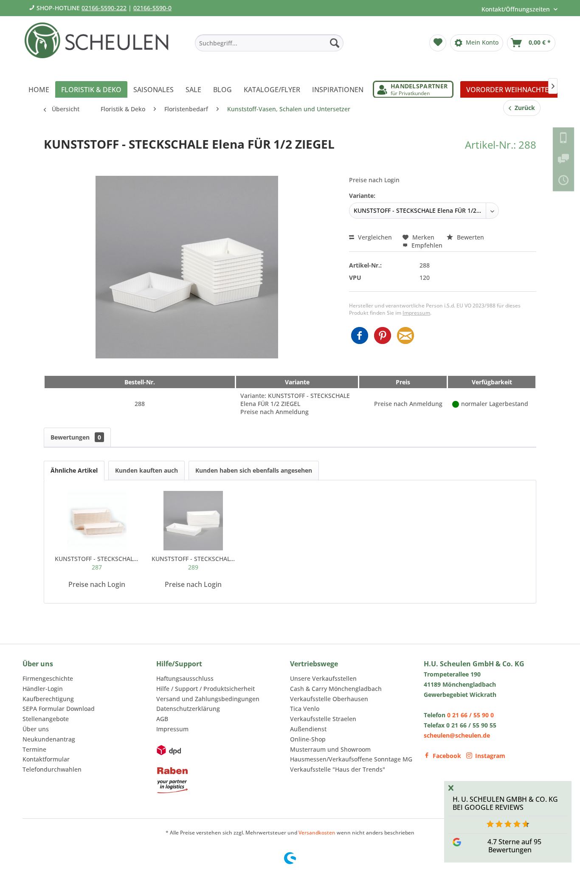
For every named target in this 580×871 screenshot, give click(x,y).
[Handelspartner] (413, 89)
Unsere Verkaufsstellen (323, 678)
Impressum (416, 312)
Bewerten (469, 237)
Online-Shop (308, 739)
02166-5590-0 (152, 8)
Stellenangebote (46, 719)
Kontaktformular (46, 759)
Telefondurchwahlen (52, 769)
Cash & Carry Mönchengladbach (336, 689)
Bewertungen (76, 437)
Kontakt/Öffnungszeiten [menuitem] (516, 9)
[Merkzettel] (437, 42)
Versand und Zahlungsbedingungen (207, 699)
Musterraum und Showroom (330, 749)
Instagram (490, 756)
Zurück (523, 108)
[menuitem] (269, 42)
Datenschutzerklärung (188, 709)
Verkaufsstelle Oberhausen (329, 699)
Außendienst (308, 729)
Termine (34, 749)
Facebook (447, 756)
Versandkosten (316, 832)
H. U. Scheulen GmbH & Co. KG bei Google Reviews (505, 803)
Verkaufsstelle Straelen (323, 719)
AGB (162, 719)
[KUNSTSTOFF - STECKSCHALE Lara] (97, 520)
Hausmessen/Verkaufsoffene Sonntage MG (351, 759)
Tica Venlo (304, 709)
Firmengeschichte (48, 678)
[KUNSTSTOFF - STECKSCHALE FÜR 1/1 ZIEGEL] (194, 520)
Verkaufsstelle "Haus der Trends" (337, 769)
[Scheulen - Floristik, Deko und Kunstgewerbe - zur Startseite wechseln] (100, 46)
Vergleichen (374, 237)
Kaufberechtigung (48, 699)
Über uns (36, 729)
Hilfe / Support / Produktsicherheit (205, 689)
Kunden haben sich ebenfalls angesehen (253, 470)
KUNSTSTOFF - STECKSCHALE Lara (97, 563)
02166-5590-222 (104, 8)
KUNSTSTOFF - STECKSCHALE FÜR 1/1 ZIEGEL (194, 563)
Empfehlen (426, 245)
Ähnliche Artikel (74, 470)
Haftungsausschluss (185, 678)
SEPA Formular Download (59, 709)
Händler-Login (43, 689)
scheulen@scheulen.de (457, 735)
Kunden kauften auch (146, 470)
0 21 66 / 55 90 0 (470, 715)
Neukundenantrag (49, 739)
